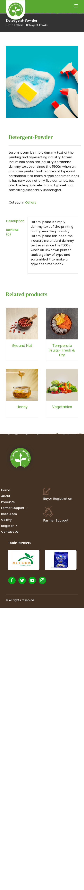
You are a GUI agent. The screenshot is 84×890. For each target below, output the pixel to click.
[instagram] (42, 580)
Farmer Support (56, 520)
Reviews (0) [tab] (12, 232)
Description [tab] (15, 221)
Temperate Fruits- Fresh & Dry (62, 350)
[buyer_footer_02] (46, 489)
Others (30, 202)
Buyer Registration (57, 498)
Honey (22, 406)
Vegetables (62, 406)
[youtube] (32, 580)
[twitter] (22, 580)
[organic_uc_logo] (15, 4)
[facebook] (12, 580)
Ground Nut (22, 345)
